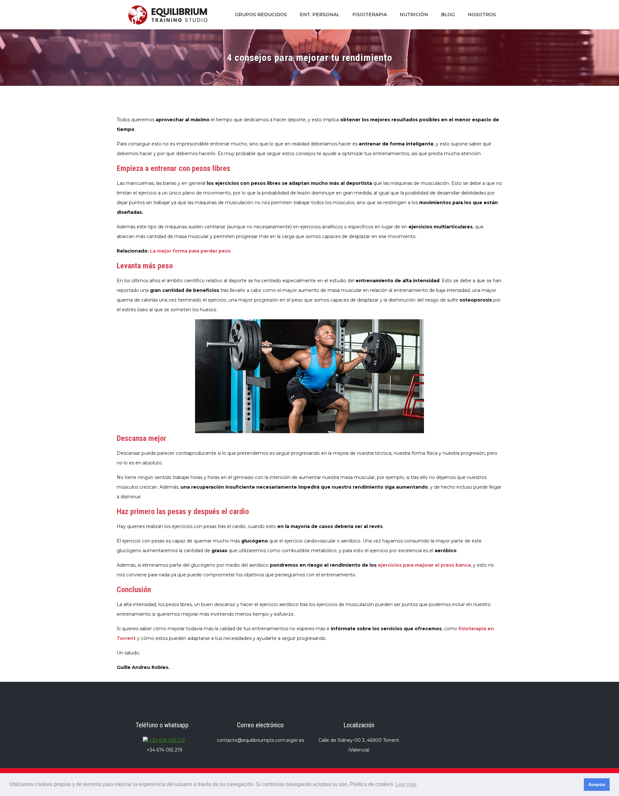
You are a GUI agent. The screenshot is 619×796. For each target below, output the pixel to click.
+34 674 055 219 (166, 740)
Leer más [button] (406, 784)
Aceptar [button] (596, 784)
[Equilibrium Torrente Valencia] (167, 14)
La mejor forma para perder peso (190, 251)
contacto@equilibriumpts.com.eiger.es (260, 740)
